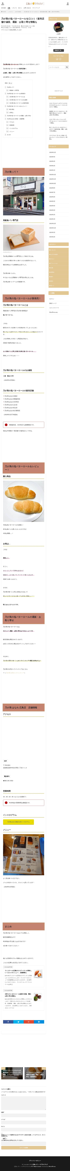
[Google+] (29, 1022)
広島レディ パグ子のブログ (40, 1164)
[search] (67, 67)
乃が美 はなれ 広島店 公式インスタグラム (18, 822)
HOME (4, 11)
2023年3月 (52, 161)
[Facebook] (8, 1022)
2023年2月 (52, 165)
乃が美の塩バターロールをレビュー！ (16, 106)
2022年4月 (52, 205)
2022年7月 (52, 192)
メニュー (10, 131)
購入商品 (10, 109)
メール (3, 1119)
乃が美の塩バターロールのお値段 (17, 100)
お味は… (10, 112)
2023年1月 (52, 170)
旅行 (52, 276)
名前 (2, 1112)
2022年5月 (52, 201)
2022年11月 (52, 179)
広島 (9, 8)
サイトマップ (36, 8)
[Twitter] (18, 1022)
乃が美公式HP (6, 252)
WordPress (52, 1166)
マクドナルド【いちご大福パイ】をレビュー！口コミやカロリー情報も (58, 137)
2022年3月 (52, 210)
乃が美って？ (9, 87)
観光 (52, 281)
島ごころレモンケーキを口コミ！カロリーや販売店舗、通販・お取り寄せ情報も (58, 129)
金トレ (20, 8)
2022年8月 (52, 188)
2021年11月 (52, 228)
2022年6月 (52, 196)
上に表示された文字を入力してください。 (12, 1140)
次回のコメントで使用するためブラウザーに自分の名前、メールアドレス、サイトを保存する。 (23, 1135)
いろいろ (14, 8)
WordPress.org (53, 312)
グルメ (30, 26)
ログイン (51, 299)
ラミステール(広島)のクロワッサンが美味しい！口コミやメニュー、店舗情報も (18, 971)
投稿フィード (53, 303)
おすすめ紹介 (18, 11)
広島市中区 (17, 27)
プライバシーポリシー (35, 1160)
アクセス (10, 122)
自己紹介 (3, 8)
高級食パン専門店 (13, 90)
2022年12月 (52, 174)
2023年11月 (52, 152)
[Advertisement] (23, 48)
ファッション (54, 263)
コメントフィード (54, 307)
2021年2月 (52, 237)
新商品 (52, 272)
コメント (3, 1095)
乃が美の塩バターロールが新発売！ (15, 93)
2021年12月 (52, 223)
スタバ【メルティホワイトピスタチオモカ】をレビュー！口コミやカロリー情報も (58, 105)
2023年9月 (52, 156)
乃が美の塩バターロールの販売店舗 (18, 103)
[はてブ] (39, 1022)
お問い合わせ (27, 8)
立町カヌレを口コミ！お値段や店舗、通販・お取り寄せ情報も (18, 995)
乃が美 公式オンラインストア (15, 673)
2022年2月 (52, 214)
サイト (3, 1126)
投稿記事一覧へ (58, 50)
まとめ (8, 134)
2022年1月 (52, 219)
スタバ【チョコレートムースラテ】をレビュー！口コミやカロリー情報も (58, 121)
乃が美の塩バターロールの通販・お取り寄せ (18, 115)
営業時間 (10, 125)
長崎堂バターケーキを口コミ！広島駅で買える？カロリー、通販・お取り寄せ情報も (58, 113)
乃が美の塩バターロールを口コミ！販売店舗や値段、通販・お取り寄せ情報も (42, 11)
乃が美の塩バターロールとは (16, 96)
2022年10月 (52, 183)
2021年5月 (52, 232)
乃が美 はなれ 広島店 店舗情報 (14, 119)
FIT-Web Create (36, 1166)
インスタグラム (12, 128)
